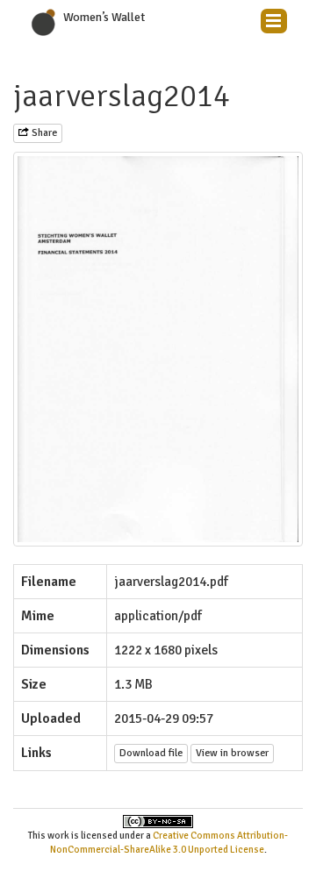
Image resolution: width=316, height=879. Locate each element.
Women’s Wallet (104, 17)
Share (43, 132)
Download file (151, 753)
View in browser (232, 753)
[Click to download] (158, 349)
